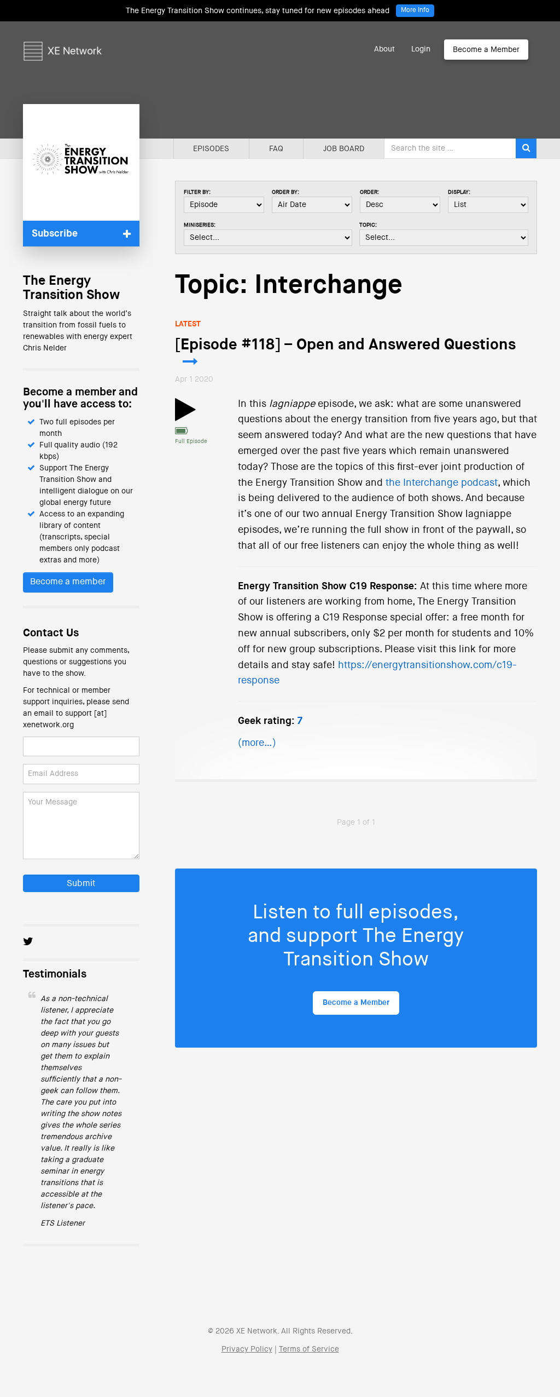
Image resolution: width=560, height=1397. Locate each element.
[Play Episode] (185, 416)
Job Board (343, 149)
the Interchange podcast (442, 483)
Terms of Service (309, 1349)
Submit (81, 883)
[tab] (81, 233)
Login (420, 49)
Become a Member (486, 50)
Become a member (68, 582)
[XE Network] (63, 35)
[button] (81, 233)
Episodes (211, 149)
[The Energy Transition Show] (81, 162)
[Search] (526, 148)
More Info (415, 10)
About (384, 49)
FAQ (276, 149)
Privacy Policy (246, 1349)
